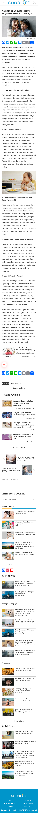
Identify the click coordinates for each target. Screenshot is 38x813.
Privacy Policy (28, 806)
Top (10, 800)
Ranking (28, 800)
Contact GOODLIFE (28, 803)
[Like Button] (4, 364)
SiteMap (10, 806)
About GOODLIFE (10, 803)
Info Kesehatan (16, 383)
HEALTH (6, 383)
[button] (34, 499)
